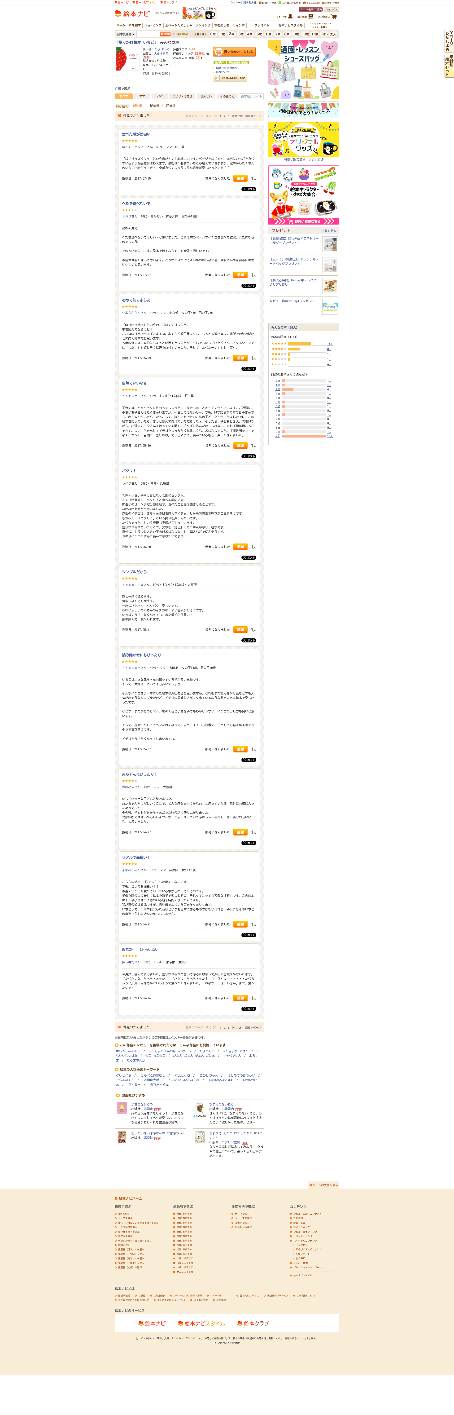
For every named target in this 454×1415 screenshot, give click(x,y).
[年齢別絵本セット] (449, 75)
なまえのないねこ (221, 1104)
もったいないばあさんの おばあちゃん (158, 1133)
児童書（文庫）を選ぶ (130, 1267)
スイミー (134, 1084)
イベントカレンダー (304, 1236)
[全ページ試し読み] (449, 50)
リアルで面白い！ (136, 857)
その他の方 (227, 96)
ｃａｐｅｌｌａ (133, 584)
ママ (142, 96)
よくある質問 (201, 1300)
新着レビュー (300, 1222)
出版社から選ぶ (243, 1227)
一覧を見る (329, 230)
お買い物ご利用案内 (226, 68)
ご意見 (141, 1295)
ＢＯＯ (126, 216)
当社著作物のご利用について (133, 1300)
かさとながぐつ (142, 1104)
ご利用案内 (160, 1295)
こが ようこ (162, 49)
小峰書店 (228, 1108)
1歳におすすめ (184, 1218)
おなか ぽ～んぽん (139, 949)
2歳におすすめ (184, 1222)
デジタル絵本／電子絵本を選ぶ (134, 1240)
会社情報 (221, 1300)
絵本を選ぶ (124, 1213)
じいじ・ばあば (182, 96)
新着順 (154, 105)
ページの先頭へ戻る (325, 1185)
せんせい (206, 96)
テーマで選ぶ (242, 1213)
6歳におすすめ (184, 1240)
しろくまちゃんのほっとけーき (169, 1051)
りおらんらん (131, 312)
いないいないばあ (221, 1080)
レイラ (126, 483)
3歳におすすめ (184, 1227)
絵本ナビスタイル (302, 1275)
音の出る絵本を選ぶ (129, 1231)
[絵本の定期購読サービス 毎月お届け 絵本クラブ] (168, 2)
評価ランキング (301, 1227)
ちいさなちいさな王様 (184, 1080)
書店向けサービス (249, 1295)
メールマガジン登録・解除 (188, 1295)
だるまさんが (136, 1060)
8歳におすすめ (184, 1249)
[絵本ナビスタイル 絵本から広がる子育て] (144, 2)
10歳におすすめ (185, 1258)
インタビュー (303, 1245)
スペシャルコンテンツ (305, 1240)
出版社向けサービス (277, 1295)
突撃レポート (303, 1254)
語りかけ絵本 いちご (136, 42)
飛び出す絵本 (159, 1084)
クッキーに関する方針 (243, 2)
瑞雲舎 (148, 1108)
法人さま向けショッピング (171, 1300)
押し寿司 (128, 962)
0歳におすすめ (184, 1213)
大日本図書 (161, 53)
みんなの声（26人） (285, 327)
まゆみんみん (131, 870)
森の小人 (128, 787)
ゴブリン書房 (231, 1142)
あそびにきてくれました (309, 1249)
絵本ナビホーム (130, 1198)
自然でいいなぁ (134, 383)
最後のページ (253, 116)
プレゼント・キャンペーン (307, 1267)
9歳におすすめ (184, 1254)
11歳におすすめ (185, 1263)
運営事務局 (124, 1295)
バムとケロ (182, 1075)
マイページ (216, 1295)
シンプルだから (134, 572)
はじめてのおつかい (241, 1075)
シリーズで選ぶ (243, 1218)
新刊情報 (298, 1218)
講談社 (148, 1137)
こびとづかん (209, 1075)
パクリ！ (129, 471)
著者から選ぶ (242, 1222)
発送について (222, 72)
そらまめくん (125, 1080)
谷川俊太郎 (151, 1080)
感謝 (240, 178)
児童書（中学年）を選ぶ (131, 1254)
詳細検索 (182, 33)
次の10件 (237, 116)
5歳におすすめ (184, 1236)
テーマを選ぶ (125, 1218)
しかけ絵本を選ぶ (127, 1227)
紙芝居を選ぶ (125, 1236)
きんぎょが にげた (235, 1051)
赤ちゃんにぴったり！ (139, 774)
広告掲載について (306, 1295)
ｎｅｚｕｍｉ (131, 396)
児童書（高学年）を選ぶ (131, 1258)
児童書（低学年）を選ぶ (131, 1249)
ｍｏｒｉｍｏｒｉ (134, 147)
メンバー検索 (300, 1263)
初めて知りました (136, 300)
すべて (123, 96)
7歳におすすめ (184, 1245)
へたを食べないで (136, 203)
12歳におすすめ (185, 1267)
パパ (160, 96)
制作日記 (300, 1258)
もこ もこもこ (155, 1055)
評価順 (170, 105)
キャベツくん (232, 1055)
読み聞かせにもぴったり (141, 655)
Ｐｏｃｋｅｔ (131, 667)
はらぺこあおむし (128, 1051)
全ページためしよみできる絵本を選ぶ (138, 1222)
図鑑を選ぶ (124, 1245)
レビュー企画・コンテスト (307, 1213)
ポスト (250, 189)
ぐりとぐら (206, 1051)
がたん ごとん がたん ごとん (194, 1055)
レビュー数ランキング (305, 1231)
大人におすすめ (185, 1272)
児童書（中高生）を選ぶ (131, 1263)
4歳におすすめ (184, 1231)
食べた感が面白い (136, 134)
